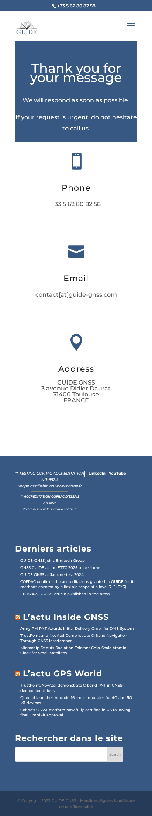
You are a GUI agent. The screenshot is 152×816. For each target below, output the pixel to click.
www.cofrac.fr (68, 486)
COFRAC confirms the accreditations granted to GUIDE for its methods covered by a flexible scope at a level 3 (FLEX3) (77, 584)
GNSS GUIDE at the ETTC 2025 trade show (60, 567)
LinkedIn (97, 473)
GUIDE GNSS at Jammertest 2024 (52, 574)
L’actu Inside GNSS (66, 617)
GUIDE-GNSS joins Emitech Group (52, 560)
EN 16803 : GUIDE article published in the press (65, 593)
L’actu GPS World (62, 674)
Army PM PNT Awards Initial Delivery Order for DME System (77, 628)
